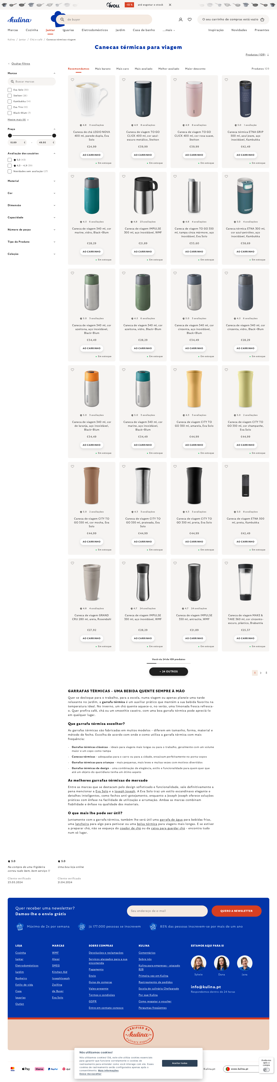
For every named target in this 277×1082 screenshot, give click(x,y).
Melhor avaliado (168, 69)
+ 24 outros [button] (168, 671)
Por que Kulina (148, 995)
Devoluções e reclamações (106, 953)
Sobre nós (145, 959)
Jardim (19, 972)
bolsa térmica (147, 824)
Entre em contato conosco (106, 1008)
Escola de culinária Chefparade (159, 988)
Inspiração (216, 30)
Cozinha (20, 953)
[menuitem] (13, 31)
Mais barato (103, 69)
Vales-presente (98, 988)
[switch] (266, 1070)
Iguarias (20, 997)
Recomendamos (78, 69)
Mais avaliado (144, 69)
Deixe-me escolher (90, 1074)
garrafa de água (171, 819)
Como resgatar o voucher (155, 1001)
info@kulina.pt (206, 987)
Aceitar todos (179, 1063)
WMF (55, 953)
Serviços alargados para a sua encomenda (108, 961)
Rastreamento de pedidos (156, 982)
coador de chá (130, 828)
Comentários (147, 953)
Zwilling (57, 985)
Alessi (56, 959)
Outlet (19, 1004)
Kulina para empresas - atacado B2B (159, 967)
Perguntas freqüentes (153, 1008)
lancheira (82, 824)
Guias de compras (100, 982)
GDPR (93, 1001)
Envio (92, 976)
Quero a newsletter (236, 911)
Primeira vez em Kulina (153, 976)
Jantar (19, 959)
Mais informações (108, 1070)
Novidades (239, 30)
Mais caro (122, 69)
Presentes (262, 30)
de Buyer (57, 991)
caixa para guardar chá (168, 828)
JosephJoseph (61, 978)
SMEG (56, 965)
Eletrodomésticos (26, 965)
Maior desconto (195, 69)
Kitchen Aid (59, 972)
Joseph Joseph (125, 791)
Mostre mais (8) (17, 120)
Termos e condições (102, 995)
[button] (168, 70)
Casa (18, 991)
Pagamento (96, 969)
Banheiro (21, 978)
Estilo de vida (24, 985)
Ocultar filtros (21, 63)
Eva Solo (102, 791)
